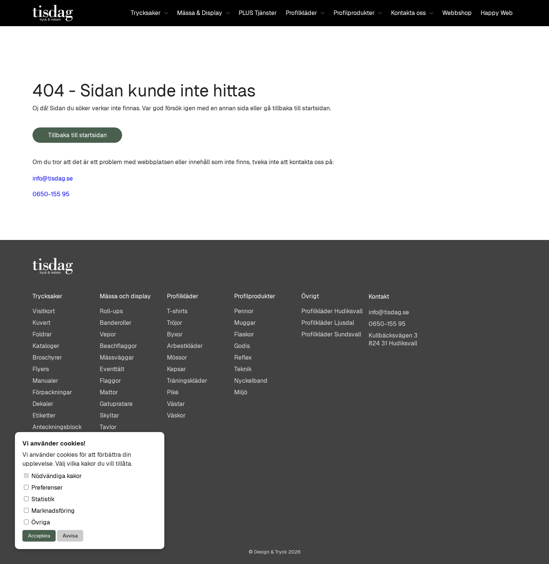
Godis (242, 346)
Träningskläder (187, 381)
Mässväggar (117, 357)
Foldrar (42, 334)
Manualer (45, 381)
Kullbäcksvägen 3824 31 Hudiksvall (393, 339)
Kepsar (176, 369)
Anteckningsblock (57, 427)
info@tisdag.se (52, 178)
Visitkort (43, 311)
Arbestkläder (185, 346)
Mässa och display (125, 296)
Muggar (245, 323)
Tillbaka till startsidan (77, 135)
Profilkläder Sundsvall (331, 334)
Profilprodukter (354, 13)
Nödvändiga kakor (56, 476)
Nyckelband (250, 381)
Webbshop (457, 13)
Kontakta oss (408, 13)
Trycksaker (146, 13)
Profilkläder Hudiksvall (332, 311)
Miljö (240, 392)
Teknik (243, 369)
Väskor (176, 415)
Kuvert (41, 323)
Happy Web (497, 13)
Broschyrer (47, 357)
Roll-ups (111, 311)
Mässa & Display (199, 13)
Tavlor (108, 427)
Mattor (109, 392)
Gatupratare (116, 404)
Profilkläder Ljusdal (327, 323)
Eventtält (112, 369)
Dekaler (42, 404)
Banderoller (115, 323)
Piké (173, 392)
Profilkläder (301, 13)
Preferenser (46, 487)
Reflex (243, 357)
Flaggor (110, 381)
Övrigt (310, 296)
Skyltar (109, 415)
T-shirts (177, 311)
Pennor (244, 311)
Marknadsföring (52, 511)
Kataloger (45, 346)
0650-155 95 (50, 194)
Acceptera (39, 536)
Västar (176, 404)
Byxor (175, 334)
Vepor (108, 334)
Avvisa (70, 536)
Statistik (42, 499)
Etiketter (44, 415)
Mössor (177, 357)
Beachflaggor (118, 346)
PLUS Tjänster (258, 13)
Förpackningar (52, 392)
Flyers (40, 369)
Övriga (40, 522)
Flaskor (244, 334)
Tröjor (174, 323)
